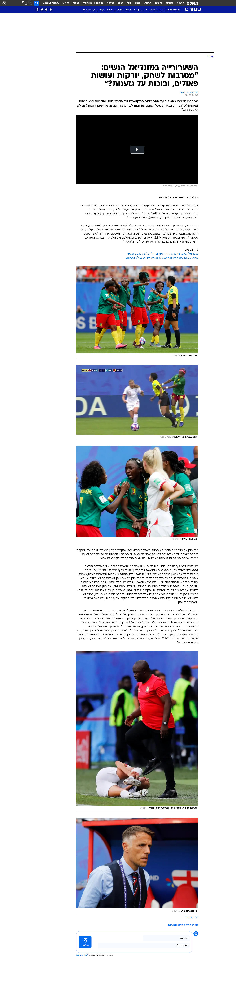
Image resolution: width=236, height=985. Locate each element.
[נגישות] (4, 3)
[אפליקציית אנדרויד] (51, 10)
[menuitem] (178, 3)
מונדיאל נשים (192, 917)
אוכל (120, 3)
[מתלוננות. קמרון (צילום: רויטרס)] (137, 312)
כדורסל (128, 10)
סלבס (138, 3)
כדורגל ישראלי (156, 10)
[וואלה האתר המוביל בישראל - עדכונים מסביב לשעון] (192, 3)
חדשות (180, 3)
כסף (129, 3)
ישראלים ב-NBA (115, 10)
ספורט (169, 3)
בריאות (110, 3)
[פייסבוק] (37, 10)
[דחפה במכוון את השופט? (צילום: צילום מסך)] (137, 402)
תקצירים (101, 10)
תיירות (99, 3)
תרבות (147, 3)
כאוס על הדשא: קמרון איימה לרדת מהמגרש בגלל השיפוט (161, 257)
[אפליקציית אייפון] (46, 10)
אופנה (76, 3)
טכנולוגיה (87, 3)
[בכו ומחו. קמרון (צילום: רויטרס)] (137, 494)
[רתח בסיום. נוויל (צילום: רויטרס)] (137, 866)
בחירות (158, 3)
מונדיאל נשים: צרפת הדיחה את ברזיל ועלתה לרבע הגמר (162, 253)
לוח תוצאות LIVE (173, 10)
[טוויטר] (42, 10)
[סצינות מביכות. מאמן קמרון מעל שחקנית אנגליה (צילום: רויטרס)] (137, 731)
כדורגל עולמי (140, 10)
